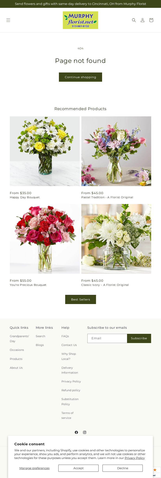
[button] (8, 20)
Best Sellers (80, 299)
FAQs (65, 336)
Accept (78, 468)
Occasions (17, 350)
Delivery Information (69, 370)
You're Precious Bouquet (28, 285)
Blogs (40, 345)
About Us (16, 367)
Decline (122, 468)
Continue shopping (80, 77)
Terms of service (67, 415)
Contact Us (69, 345)
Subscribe (139, 338)
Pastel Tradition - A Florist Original (107, 197)
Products (16, 359)
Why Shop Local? (68, 356)
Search (40, 336)
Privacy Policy (135, 458)
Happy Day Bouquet (25, 197)
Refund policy (70, 390)
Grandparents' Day (19, 338)
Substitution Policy (70, 401)
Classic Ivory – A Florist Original (105, 285)
